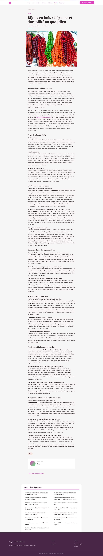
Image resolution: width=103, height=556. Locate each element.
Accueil (29, 2)
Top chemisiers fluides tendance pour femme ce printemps (37, 508)
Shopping (61, 2)
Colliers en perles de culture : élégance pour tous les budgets (36, 518)
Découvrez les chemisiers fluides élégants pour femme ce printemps (36, 503)
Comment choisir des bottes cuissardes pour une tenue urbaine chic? (36, 493)
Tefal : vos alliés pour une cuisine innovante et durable (66, 503)
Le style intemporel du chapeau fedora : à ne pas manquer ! (65, 518)
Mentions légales (78, 544)
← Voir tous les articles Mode (36, 473)
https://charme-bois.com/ (43, 117)
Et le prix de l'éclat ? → (87, 2)
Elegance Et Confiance (17, 542)
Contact (76, 546)
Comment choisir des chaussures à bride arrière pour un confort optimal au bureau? (65, 498)
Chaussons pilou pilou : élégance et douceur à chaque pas (37, 528)
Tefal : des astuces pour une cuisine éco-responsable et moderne (35, 513)
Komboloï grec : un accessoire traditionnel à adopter (36, 523)
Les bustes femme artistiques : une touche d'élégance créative (65, 493)
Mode (55, 2)
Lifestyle (50, 2)
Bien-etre (44, 2)
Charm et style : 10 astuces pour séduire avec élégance (65, 523)
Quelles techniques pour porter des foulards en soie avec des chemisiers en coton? (65, 513)
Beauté (38, 2)
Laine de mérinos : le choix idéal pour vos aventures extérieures (36, 498)
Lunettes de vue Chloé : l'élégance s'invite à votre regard (65, 508)
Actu (33, 2)
